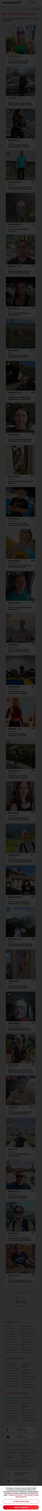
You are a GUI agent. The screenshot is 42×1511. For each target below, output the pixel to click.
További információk (15, 1495)
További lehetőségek (21, 1501)
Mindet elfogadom (21, 1507)
